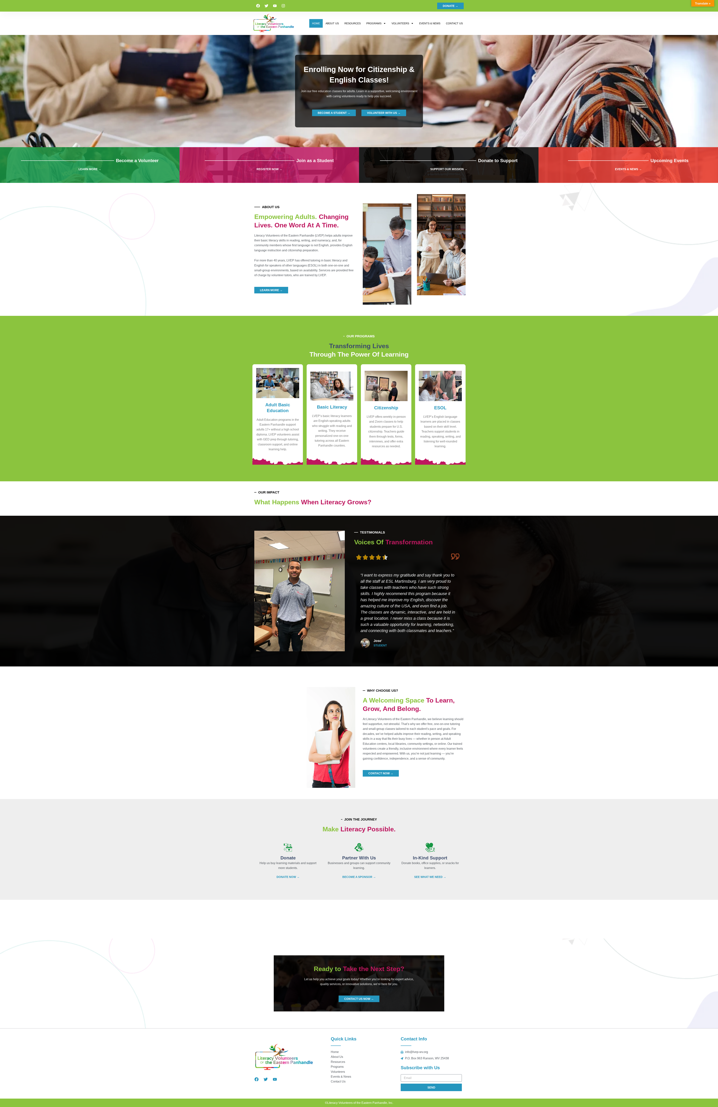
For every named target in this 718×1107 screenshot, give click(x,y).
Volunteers (400, 23)
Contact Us (454, 23)
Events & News (429, 23)
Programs (373, 23)
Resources (352, 23)
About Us (332, 23)
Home (316, 23)
